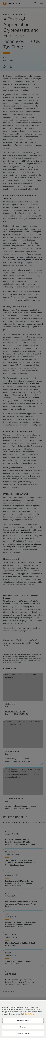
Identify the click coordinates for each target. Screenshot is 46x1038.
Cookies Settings (23, 1020)
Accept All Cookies (23, 1034)
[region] (23, 1019)
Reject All (23, 1027)
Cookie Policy (29, 1014)
